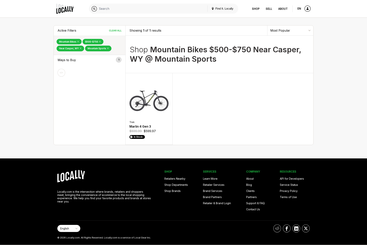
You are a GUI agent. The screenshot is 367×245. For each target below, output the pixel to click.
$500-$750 (92, 41)
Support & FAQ (255, 203)
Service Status (289, 184)
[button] (89, 60)
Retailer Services (213, 184)
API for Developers (292, 178)
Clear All (115, 30)
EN (299, 8)
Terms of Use (288, 197)
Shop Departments (176, 184)
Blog (249, 184)
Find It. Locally (224, 8)
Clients (250, 191)
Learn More (210, 178)
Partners (251, 197)
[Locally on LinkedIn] (296, 228)
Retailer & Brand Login (217, 203)
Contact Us (253, 209)
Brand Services (212, 191)
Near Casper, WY (69, 48)
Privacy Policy (289, 191)
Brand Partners (212, 197)
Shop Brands (172, 191)
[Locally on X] (306, 228)
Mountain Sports (97, 48)
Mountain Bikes (68, 41)
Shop (256, 8)
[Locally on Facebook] (287, 228)
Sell (269, 8)
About (283, 8)
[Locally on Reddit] (277, 228)
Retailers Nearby (174, 178)
